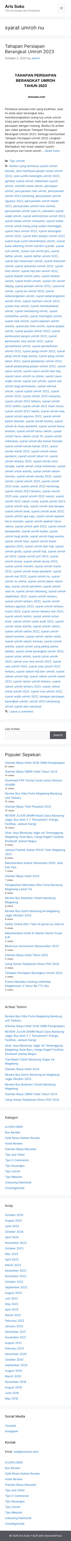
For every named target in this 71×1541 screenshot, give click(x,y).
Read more (52, 150)
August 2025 (13, 1220)
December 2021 (15, 1331)
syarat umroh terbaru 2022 (23, 601)
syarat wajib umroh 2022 (21, 696)
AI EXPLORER (14, 1126)
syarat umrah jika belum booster (40, 441)
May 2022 (11, 1304)
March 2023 (13, 1265)
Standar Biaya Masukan (20, 1149)
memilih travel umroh (29, 186)
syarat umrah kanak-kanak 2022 (26, 446)
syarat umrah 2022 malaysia (41, 396)
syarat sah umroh (34, 381)
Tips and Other (15, 1154)
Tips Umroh (17, 161)
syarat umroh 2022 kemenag (40, 486)
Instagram (11, 1431)
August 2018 (13, 1387)
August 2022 (13, 1292)
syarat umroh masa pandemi (32, 571)
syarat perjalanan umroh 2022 (42, 361)
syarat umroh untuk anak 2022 (33, 621)
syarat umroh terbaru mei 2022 (42, 611)
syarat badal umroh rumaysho (25, 221)
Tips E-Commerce (17, 1160)
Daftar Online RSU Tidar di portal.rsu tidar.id (34, 924)
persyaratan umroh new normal (34, 206)
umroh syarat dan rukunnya (23, 706)
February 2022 (14, 1320)
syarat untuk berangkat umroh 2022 (39, 651)
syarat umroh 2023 (52, 501)
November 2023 (16, 1242)
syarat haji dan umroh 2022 (39, 271)
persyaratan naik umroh (30, 191)
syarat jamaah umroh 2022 (33, 286)
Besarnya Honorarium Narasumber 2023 (32, 946)
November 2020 (16, 1354)
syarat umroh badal (35, 531)
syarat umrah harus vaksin (34, 431)
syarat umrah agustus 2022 (23, 416)
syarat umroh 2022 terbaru (23, 491)
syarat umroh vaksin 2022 (22, 631)
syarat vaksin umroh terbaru (32, 681)
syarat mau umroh (17, 306)
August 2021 (13, 1343)
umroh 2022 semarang (44, 701)
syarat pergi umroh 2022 (39, 351)
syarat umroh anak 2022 (47, 511)
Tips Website (13, 1177)
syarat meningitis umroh (46, 316)
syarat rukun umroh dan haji (41, 371)
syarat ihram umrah (28, 281)
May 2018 (11, 1398)
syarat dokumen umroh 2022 (34, 266)
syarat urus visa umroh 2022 (32, 661)
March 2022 (13, 1315)
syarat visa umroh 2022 (46, 691)
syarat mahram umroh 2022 (41, 301)
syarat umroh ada (16, 506)
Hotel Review (13, 1143)
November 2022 (15, 1276)
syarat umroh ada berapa (47, 506)
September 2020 (16, 1365)
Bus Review (12, 1132)
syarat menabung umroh (31, 311)
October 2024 (14, 1231)
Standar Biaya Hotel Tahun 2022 (26, 955)
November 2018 (15, 1381)
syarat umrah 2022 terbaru (23, 401)
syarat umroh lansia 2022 (40, 561)
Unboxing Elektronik (18, 1182)
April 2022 (11, 1309)
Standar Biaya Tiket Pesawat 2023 (28, 806)
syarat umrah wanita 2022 (34, 476)
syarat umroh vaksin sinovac (24, 641)
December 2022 (15, 1270)
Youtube (10, 1425)
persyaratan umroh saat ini (22, 211)
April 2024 (12, 1237)
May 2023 (11, 1254)
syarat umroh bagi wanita (47, 536)
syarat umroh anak (17, 511)
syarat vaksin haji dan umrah (35, 671)
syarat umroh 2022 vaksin (37, 496)
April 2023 (12, 1259)
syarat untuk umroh (18, 656)
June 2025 (12, 1226)
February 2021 (14, 1348)
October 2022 (14, 1281)
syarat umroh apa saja (20, 516)
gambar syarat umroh (19, 181)
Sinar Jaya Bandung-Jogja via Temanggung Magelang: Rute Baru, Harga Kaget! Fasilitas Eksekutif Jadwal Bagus (34, 837)
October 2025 (14, 1215)
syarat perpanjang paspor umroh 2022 (30, 366)
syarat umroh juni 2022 (33, 556)
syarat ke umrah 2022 (29, 291)
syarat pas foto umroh (30, 326)
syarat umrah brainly (39, 421)
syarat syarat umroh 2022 (32, 391)
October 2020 (14, 1359)
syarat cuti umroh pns (35, 251)
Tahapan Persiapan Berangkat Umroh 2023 (29, 49)
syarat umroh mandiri (19, 566)
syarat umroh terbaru (43, 596)
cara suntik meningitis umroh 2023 (36, 176)
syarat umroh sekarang (31, 591)
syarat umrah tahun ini (33, 456)
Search (58, 735)
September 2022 (16, 1287)
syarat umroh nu (39, 576)
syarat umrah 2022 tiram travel (42, 406)
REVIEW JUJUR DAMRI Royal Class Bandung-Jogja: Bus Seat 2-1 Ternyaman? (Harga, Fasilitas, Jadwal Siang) (35, 820)
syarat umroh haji (34, 551)
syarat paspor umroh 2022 (32, 331)
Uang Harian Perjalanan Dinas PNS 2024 (32, 964)
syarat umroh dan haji (39, 546)
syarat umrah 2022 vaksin (22, 411)
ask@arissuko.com (26, 1451)
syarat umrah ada (52, 411)
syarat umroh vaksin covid (43, 636)
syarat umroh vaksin (46, 626)
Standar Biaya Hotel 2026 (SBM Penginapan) (35, 762)
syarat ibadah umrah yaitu (22, 276)
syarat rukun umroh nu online (24, 376)
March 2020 (13, 1376)
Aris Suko (14, 6)
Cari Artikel (12, 729)
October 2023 (14, 1248)
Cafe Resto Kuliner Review (22, 1138)
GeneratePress (53, 1535)
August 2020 (13, 1370)
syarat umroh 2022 (27, 481)
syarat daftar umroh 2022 (41, 256)
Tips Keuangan (15, 1165)
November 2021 (15, 1337)
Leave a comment (21, 711)
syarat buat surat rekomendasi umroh (30, 241)
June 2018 (12, 1393)
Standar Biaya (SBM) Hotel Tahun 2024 (31, 771)
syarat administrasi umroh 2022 (44, 216)
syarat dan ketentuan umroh (24, 261)
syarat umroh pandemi (26, 586)
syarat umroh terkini (18, 616)
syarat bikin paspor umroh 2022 (44, 236)
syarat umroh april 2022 (31, 526)
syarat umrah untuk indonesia (35, 466)
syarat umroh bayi (17, 541)
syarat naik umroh (17, 321)
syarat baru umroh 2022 (21, 231)
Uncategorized (14, 1188)
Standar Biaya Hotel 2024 (22, 876)
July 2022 (11, 1298)
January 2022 (14, 1326)
